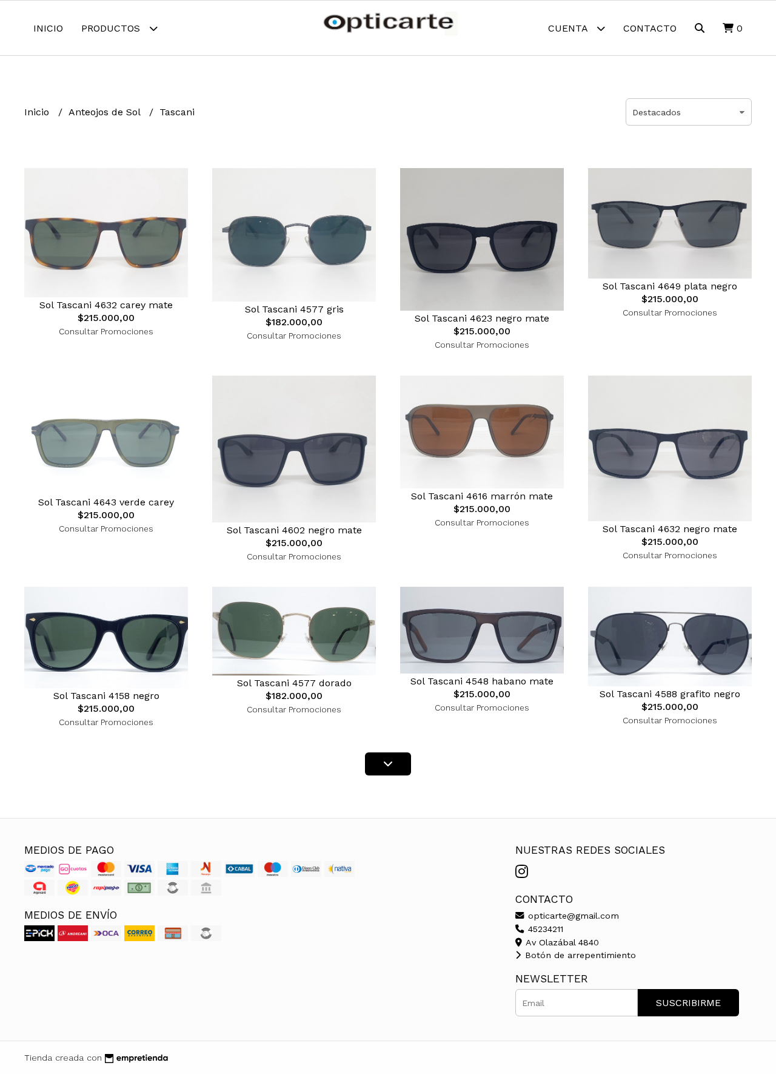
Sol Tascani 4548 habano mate (482, 681)
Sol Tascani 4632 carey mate (106, 305)
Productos (112, 28)
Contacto (650, 28)
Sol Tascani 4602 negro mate (294, 530)
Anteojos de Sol (106, 112)
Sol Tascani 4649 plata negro (670, 286)
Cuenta (569, 28)
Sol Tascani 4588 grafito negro (670, 694)
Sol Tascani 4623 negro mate (482, 318)
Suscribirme (688, 1002)
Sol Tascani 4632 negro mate (670, 529)
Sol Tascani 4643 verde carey (106, 502)
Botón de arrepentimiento (579, 955)
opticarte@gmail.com (572, 915)
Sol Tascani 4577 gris (294, 309)
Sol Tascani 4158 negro (106, 695)
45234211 (544, 929)
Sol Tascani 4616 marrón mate (482, 496)
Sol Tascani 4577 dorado (294, 683)
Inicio (48, 28)
